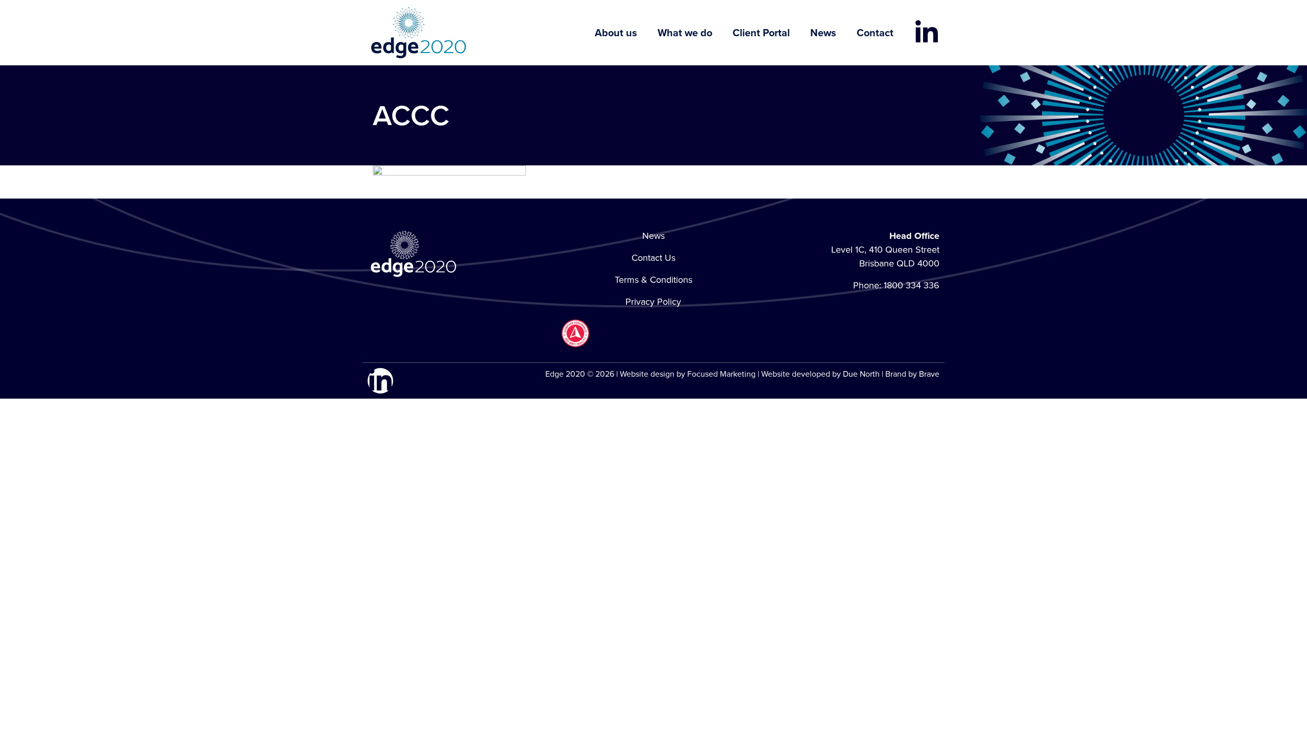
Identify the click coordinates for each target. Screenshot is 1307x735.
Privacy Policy (653, 301)
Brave (929, 374)
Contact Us (653, 257)
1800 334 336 (911, 285)
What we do (685, 32)
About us (616, 32)
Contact (875, 32)
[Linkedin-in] (926, 32)
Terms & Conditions (653, 279)
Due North (861, 374)
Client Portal (761, 32)
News (823, 32)
